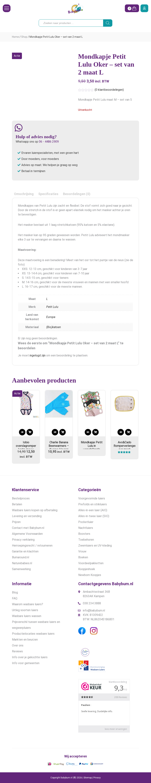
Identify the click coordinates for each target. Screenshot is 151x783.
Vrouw (82, 551)
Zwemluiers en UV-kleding (95, 545)
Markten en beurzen (25, 639)
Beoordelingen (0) (76, 194)
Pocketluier (85, 522)
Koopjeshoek (86, 569)
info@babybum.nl (94, 610)
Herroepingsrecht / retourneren (32, 545)
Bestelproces (21, 498)
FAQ (14, 598)
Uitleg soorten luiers (25, 610)
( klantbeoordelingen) (109, 89)
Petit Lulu (52, 307)
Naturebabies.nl (22, 563)
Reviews (17, 651)
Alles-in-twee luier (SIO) (93, 516)
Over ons (17, 645)
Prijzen (16, 522)
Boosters (84, 533)
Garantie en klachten (25, 551)
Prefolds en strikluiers (92, 504)
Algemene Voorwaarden (27, 533)
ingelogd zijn (37, 355)
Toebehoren (86, 539)
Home (15, 36)
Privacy (97, 777)
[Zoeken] (107, 23)
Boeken (83, 557)
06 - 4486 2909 (49, 141)
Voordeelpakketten (90, 563)
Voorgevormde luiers (91, 498)
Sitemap (88, 777)
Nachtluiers (85, 528)
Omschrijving (24, 194)
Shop (24, 36)
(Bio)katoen (53, 327)
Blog (15, 592)
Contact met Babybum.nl (28, 528)
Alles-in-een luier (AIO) (92, 510)
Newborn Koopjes (89, 575)
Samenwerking (21, 569)
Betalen (17, 504)
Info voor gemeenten (25, 663)
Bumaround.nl (20, 557)
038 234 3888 (92, 603)
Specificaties (48, 194)
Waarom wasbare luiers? (27, 604)
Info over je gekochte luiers (30, 657)
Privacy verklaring (23, 539)
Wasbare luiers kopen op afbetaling (34, 510)
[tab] (24, 194)
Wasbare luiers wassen (26, 616)
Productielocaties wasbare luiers (33, 633)
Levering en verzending (27, 516)
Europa (50, 317)
